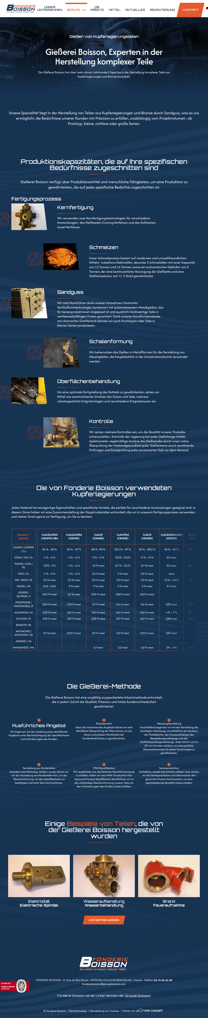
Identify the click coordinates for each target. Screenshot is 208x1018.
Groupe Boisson (138, 996)
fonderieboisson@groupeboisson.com (104, 984)
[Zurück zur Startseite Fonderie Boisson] (21, 9)
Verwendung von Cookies (104, 1011)
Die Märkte (97, 9)
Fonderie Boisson (56, 1011)
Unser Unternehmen (49, 9)
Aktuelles (135, 10)
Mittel (115, 10)
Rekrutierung (162, 10)
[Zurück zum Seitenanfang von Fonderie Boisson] (201, 934)
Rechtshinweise (78, 1011)
